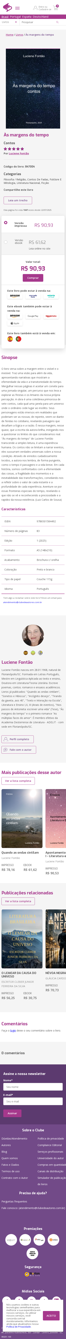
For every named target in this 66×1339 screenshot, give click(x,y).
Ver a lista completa (18, 781)
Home (9, 34)
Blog (4, 1151)
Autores (6, 1145)
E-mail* (8, 1094)
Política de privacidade (51, 1138)
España (26, 16)
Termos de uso (10, 1171)
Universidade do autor (51, 1158)
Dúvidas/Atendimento (14, 1138)
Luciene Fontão (19, 153)
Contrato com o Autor (14, 1178)
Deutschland (40, 16)
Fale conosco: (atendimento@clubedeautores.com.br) (33, 1208)
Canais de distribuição (50, 1171)
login (13, 1030)
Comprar (33, 278)
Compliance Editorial (50, 1145)
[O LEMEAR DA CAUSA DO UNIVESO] (22, 938)
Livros (19, 34)
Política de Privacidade (18, 1326)
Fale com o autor (21, 749)
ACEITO (51, 1315)
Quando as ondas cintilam (20, 852)
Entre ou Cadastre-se (45, 8)
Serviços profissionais (50, 1151)
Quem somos (9, 1158)
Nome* (8, 1080)
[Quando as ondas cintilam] (22, 818)
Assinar (12, 1113)
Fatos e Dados (10, 1164)
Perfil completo (19, 739)
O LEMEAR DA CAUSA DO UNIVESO (18, 974)
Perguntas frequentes (14, 1201)
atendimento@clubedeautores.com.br (22, 602)
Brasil (4, 16)
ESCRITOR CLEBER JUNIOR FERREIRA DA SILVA (17, 984)
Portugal (15, 16)
